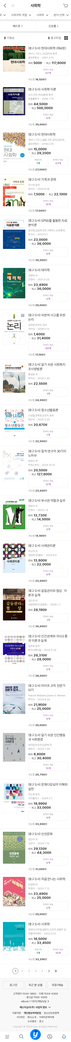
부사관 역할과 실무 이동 (35, 517)
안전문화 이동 (35, 851)
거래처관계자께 (46, 1017)
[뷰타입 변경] (66, 38)
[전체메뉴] (7, 1036)
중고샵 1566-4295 (36, 997)
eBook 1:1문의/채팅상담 (34, 1001)
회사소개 (31, 1017)
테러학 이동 (35, 287)
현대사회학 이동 (35, 151)
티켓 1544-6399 (48, 993)
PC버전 (21, 1017)
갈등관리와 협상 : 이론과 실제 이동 (35, 608)
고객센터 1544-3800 (24, 993)
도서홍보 (32, 1021)
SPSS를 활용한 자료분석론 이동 (35, 240)
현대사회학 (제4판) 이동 (35, 63)
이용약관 (16, 1013)
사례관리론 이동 (35, 563)
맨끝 (56, 971)
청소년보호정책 (51, 1013)
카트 (66, 6)
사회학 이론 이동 (35, 106)
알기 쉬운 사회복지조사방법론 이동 (35, 382)
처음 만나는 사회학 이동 (35, 896)
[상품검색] (21, 1036)
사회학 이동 (35, 941)
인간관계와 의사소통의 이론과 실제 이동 (35, 655)
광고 (41, 1021)
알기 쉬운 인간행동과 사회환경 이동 (35, 754)
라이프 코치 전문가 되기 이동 (35, 705)
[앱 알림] (64, 1036)
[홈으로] (35, 1036)
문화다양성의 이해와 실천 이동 (35, 804)
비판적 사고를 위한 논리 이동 (35, 334)
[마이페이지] (49, 1036)
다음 (49, 971)
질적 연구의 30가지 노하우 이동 (35, 470)
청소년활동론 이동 (35, 425)
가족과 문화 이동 (35, 194)
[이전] (4, 5)
